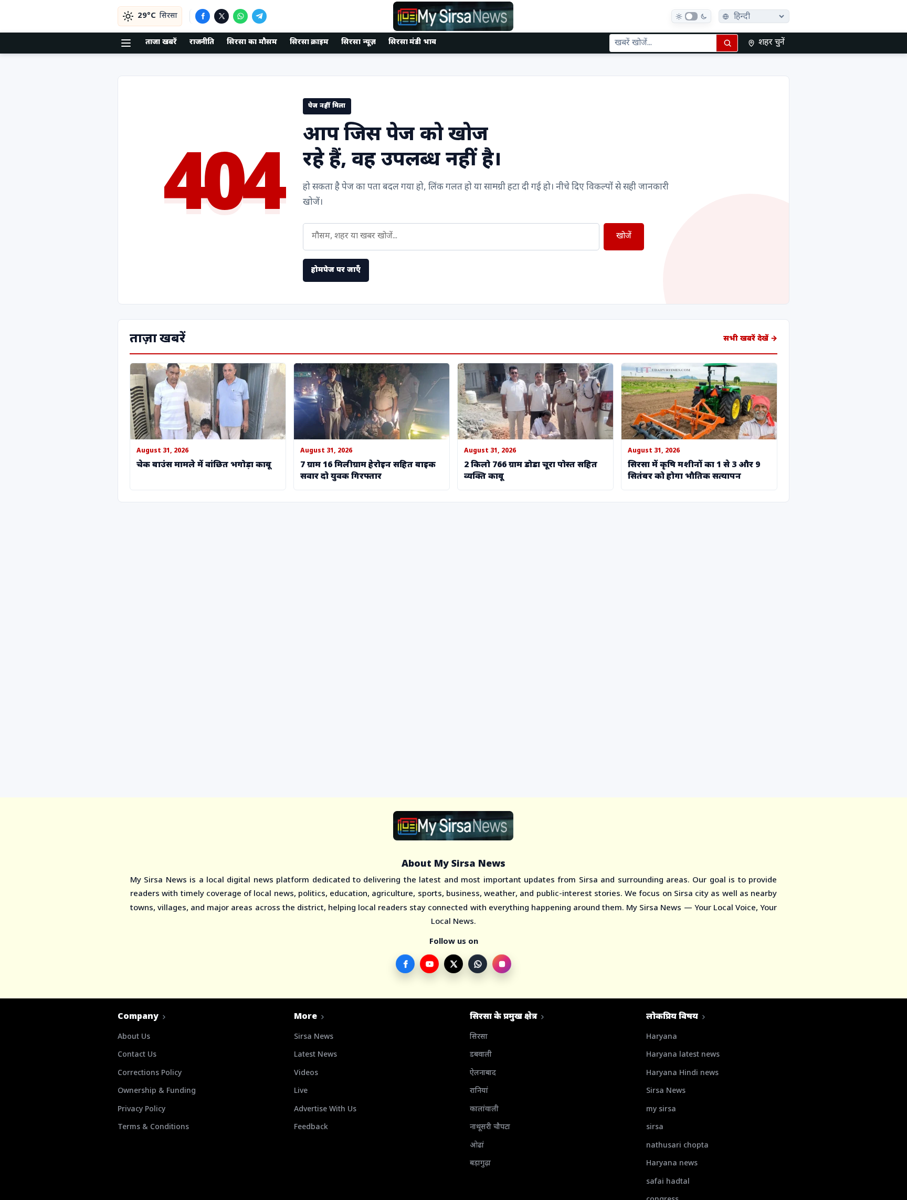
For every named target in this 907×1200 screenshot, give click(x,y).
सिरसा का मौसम (252, 42)
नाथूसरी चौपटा (490, 1127)
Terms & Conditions (153, 1127)
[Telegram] (259, 16)
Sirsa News (313, 1037)
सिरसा (479, 1037)
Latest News (315, 1055)
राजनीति (202, 42)
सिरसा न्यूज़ (358, 42)
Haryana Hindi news (682, 1073)
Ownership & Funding (157, 1091)
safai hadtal (668, 1182)
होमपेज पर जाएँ (336, 270)
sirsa (654, 1127)
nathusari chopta (677, 1146)
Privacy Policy (141, 1109)
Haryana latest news (683, 1055)
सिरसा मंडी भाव (412, 42)
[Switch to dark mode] (691, 16)
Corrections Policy (150, 1073)
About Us (134, 1037)
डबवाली (481, 1055)
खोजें (623, 236)
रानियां (479, 1091)
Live (301, 1091)
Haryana (661, 1037)
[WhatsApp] (240, 16)
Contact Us (137, 1055)
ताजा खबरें (161, 42)
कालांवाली (484, 1109)
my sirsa (661, 1109)
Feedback (311, 1127)
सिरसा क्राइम (309, 42)
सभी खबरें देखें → (750, 339)
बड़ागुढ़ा (480, 1164)
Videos (306, 1073)
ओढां (477, 1146)
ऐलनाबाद (483, 1073)
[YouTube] (429, 963)
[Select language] (754, 16)
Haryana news (672, 1164)
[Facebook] (202, 16)
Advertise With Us (325, 1109)
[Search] (726, 43)
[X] (221, 16)
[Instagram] (501, 963)
